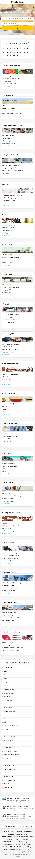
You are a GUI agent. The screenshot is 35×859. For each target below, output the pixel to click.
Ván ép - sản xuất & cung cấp (11, 526)
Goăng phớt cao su (8, 233)
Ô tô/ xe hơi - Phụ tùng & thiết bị (13, 553)
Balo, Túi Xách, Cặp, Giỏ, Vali (11, 650)
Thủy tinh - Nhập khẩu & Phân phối (13, 647)
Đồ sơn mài (6, 409)
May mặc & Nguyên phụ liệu (13, 125)
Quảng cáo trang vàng (18, 806)
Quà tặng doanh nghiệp (12, 632)
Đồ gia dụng (8, 244)
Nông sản (6, 106)
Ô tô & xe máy (9, 542)
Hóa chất (7, 185)
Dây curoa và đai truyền (10, 466)
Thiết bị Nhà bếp (8, 255)
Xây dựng (6, 784)
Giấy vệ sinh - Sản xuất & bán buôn (13, 170)
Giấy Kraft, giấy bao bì (9, 168)
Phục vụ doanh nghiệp (10, 700)
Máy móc (6, 729)
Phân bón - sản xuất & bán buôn (12, 113)
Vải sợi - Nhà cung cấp (9, 143)
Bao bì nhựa (7, 81)
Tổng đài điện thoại (8, 585)
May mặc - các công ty (9, 135)
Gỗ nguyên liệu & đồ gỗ (12, 513)
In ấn (5, 722)
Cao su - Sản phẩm (8, 227)
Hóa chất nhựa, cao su (10, 203)
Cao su (6, 214)
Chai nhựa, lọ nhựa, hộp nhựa (12, 78)
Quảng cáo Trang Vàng (26, 826)
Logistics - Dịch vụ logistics (10, 349)
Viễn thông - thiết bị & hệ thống (12, 583)
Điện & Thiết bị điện (9, 689)
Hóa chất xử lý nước (9, 200)
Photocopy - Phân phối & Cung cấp (13, 496)
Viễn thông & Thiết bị (11, 572)
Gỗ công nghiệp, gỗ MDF (10, 531)
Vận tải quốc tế (7, 347)
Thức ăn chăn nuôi (8, 111)
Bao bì (5, 671)
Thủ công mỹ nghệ (10, 393)
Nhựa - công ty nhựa (9, 76)
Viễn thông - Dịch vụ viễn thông (12, 588)
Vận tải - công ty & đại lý (10, 612)
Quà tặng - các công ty (9, 642)
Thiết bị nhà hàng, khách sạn (11, 257)
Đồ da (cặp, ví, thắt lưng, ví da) (12, 645)
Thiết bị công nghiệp (9, 463)
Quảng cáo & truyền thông (11, 754)
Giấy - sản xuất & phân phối (11, 165)
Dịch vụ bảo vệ (8, 439)
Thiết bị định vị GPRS (9, 590)
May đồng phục (7, 138)
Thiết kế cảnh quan (8, 379)
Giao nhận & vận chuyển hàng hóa (13, 618)
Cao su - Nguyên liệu (9, 225)
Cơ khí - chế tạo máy (9, 319)
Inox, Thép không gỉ (9, 284)
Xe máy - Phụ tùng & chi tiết (11, 555)
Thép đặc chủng (7, 290)
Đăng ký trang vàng (18, 798)
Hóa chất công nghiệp (10, 198)
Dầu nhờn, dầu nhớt (9, 561)
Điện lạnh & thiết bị (9, 693)
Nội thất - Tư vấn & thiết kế (10, 374)
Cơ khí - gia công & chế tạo (11, 314)
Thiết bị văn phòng (8, 498)
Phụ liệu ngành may (9, 141)
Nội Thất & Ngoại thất (11, 364)
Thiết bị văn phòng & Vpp (12, 483)
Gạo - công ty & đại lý (9, 108)
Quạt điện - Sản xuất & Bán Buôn (12, 260)
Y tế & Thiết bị (7, 758)
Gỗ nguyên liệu (7, 523)
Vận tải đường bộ (8, 615)
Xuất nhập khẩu (9, 334)
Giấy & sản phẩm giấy (11, 155)
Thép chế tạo (6, 292)
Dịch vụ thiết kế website (17, 814)
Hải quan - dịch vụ (8, 352)
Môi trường (7, 733)
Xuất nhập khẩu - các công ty (11, 344)
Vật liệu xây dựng (8, 776)
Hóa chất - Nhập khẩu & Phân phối (13, 195)
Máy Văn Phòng (7, 493)
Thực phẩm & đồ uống (10, 769)
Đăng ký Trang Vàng (9, 826)
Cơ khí (6, 304)
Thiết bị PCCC (7, 441)
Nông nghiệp (8, 95)
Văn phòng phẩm (8, 501)
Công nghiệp (8, 453)
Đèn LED (5, 377)
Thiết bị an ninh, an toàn (10, 436)
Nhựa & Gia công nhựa (12, 65)
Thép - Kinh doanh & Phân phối (12, 287)
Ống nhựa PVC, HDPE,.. (10, 84)
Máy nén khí (6, 471)
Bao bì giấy (6, 173)
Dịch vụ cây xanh (8, 382)
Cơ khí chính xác (8, 317)
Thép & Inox (8, 274)
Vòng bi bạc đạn (7, 469)
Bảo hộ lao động (8, 675)
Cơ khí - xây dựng (9, 322)
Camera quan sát (8, 433)
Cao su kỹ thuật (7, 230)
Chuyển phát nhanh (8, 620)
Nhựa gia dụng (7, 262)
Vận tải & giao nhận (10, 602)
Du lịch (6, 704)
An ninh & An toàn (10, 423)
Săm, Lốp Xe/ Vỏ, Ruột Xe (11, 558)
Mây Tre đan (6, 406)
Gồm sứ (5, 411)
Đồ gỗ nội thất (7, 528)
